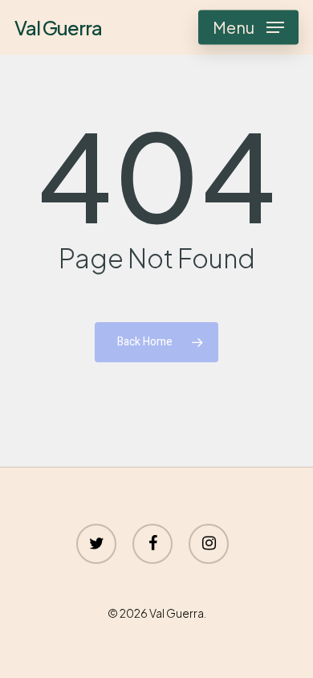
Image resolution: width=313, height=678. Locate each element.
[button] (248, 27)
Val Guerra (58, 27)
